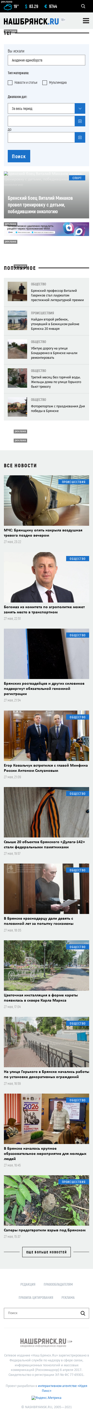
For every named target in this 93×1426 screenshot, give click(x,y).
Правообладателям (58, 1284)
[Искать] (83, 1313)
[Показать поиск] (83, 6)
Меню (86, 20)
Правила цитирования (36, 1297)
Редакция (27, 1284)
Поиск (19, 156)
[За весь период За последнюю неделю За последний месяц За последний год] (46, 108)
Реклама (68, 1297)
